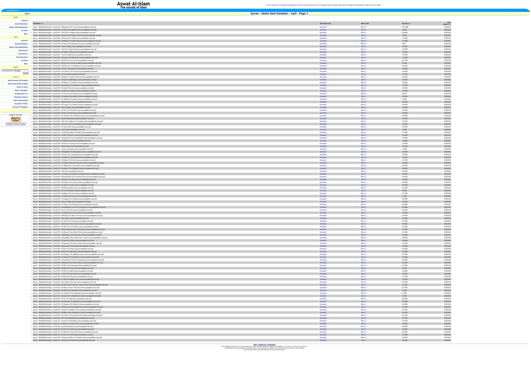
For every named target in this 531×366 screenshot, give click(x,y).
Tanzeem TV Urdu (21, 103)
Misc (25, 34)
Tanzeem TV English (20, 107)
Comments (272, 344)
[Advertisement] (518, 62)
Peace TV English (21, 90)
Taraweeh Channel (20, 97)
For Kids (24, 30)
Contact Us (262, 344)
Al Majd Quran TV (21, 94)
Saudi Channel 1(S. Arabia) (17, 80)
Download (323, 27)
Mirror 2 (363, 27)
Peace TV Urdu (22, 87)
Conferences (22, 54)
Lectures (24, 20)
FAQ (255, 344)
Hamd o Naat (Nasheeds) (18, 27)
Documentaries (21, 57)
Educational (23, 50)
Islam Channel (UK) (20, 100)
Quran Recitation (21, 24)
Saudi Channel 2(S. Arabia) (17, 84)
